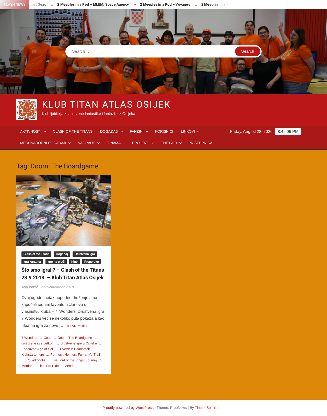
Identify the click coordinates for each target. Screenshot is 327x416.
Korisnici (164, 131)
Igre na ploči (56, 261)
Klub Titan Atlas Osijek (106, 104)
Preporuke (91, 261)
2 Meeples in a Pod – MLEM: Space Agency (86, 4)
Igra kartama (32, 261)
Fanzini (137, 131)
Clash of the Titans (72, 131)
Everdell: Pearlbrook (75, 349)
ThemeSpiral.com (209, 408)
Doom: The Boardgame (75, 338)
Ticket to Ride (48, 366)
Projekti (140, 143)
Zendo (69, 366)
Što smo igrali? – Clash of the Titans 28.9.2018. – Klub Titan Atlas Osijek (62, 273)
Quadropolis (36, 360)
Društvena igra (85, 254)
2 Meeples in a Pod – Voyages (158, 4)
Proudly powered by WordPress (128, 408)
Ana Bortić (29, 287)
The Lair (169, 143)
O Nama (114, 143)
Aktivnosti (30, 131)
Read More (77, 326)
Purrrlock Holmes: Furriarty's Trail (75, 354)
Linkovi (188, 131)
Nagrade (86, 143)
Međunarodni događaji (43, 143)
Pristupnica (200, 143)
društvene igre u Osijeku (79, 343)
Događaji (109, 131)
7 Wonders (29, 338)
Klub (74, 261)
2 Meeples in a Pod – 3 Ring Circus (223, 4)
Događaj (62, 254)
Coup (47, 338)
